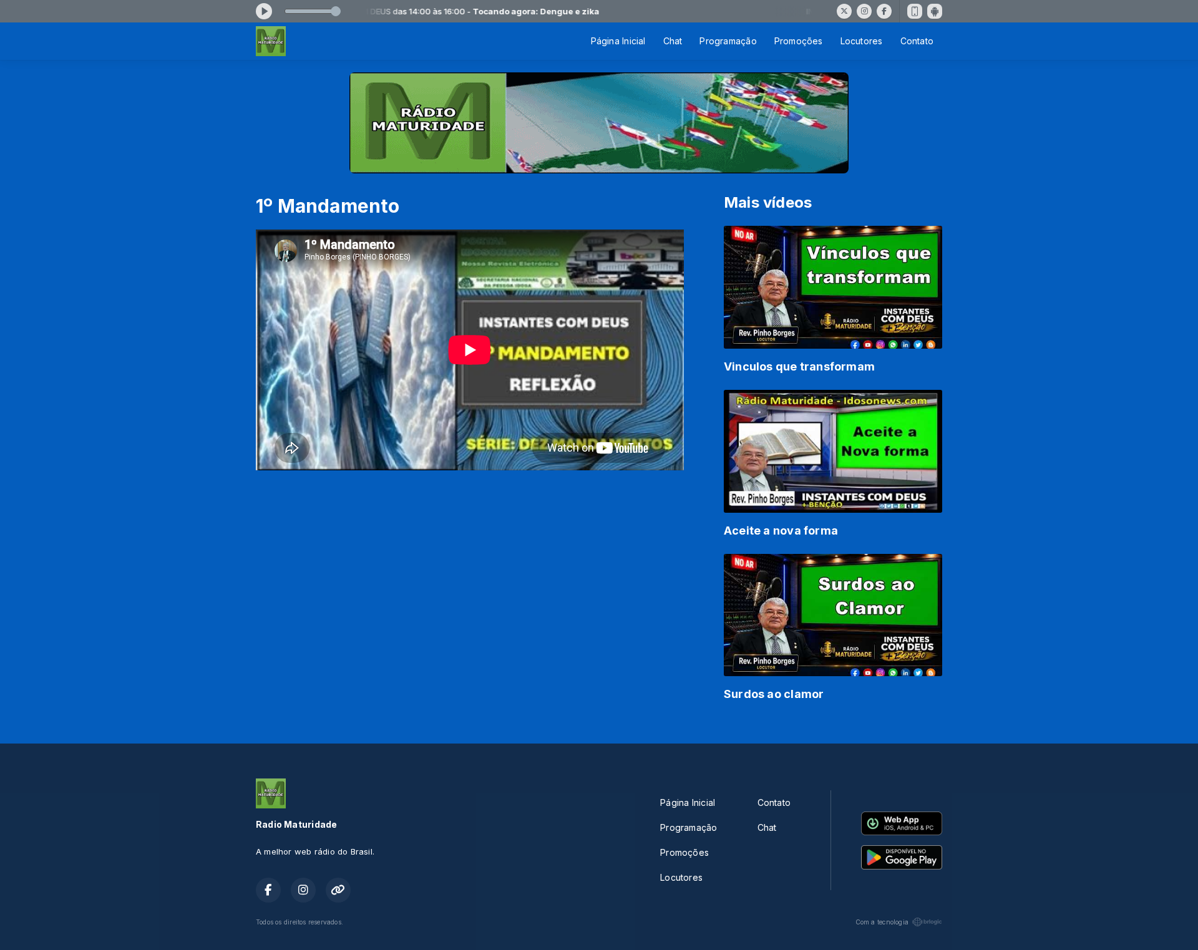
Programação (727, 41)
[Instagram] (864, 11)
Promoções (798, 41)
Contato (916, 41)
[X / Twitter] (844, 11)
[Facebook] (884, 11)
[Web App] (914, 11)
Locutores (861, 41)
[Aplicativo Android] (934, 11)
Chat (673, 41)
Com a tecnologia (881, 922)
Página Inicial (618, 41)
